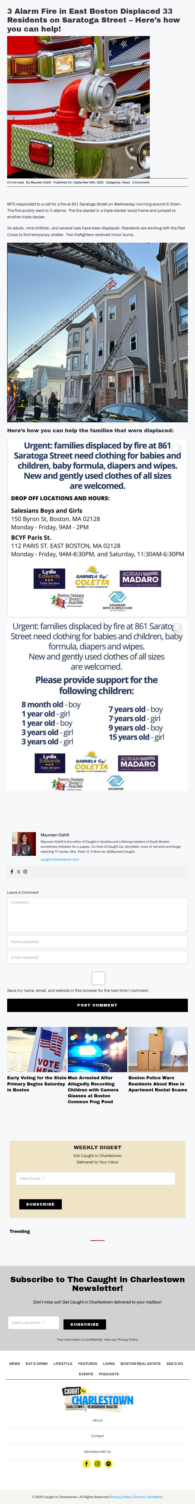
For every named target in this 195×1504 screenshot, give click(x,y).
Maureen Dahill (41, 182)
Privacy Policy (121, 1497)
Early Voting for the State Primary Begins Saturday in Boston (37, 1049)
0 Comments (141, 182)
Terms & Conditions (147, 1497)
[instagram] (97, 1464)
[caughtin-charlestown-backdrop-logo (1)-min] (97, 1388)
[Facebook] (12, 872)
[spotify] (108, 1464)
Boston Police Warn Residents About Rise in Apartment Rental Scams (158, 1049)
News (126, 182)
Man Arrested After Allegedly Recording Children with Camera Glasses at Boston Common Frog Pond (97, 1049)
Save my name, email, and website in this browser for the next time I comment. (78, 990)
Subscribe (40, 1204)
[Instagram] (25, 872)
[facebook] (86, 1464)
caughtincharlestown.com (60, 859)
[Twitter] (18, 872)
